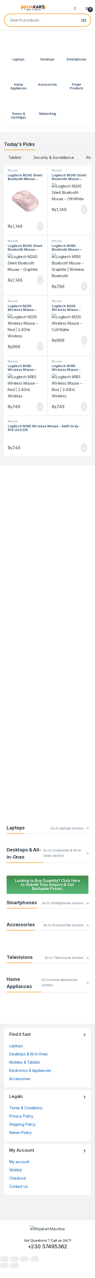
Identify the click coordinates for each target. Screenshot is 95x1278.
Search (84, 20)
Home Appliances (18, 86)
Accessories (47, 84)
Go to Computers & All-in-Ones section (62, 853)
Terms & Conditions (25, 1108)
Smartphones (76, 59)
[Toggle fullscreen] (14, 1259)
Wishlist (15, 1170)
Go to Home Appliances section (59, 982)
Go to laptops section (67, 828)
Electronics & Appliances (30, 1070)
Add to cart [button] (39, 226)
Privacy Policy (21, 1116)
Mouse (13, 170)
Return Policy (20, 1132)
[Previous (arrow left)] (4, 1265)
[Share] (24, 1259)
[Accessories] (47, 75)
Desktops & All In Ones (28, 1054)
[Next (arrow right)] (14, 1265)
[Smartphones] (76, 50)
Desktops (47, 59)
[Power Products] (76, 75)
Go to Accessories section (63, 925)
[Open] (8, 7)
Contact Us (18, 1186)
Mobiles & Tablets (24, 1062)
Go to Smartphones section (63, 903)
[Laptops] (18, 50)
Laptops (18, 59)
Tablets (14, 157)
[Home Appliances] (18, 75)
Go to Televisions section (64, 958)
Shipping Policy (22, 1124)
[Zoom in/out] (4, 1259)
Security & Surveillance (54, 157)
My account (19, 1161)
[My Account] (77, 8)
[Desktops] (47, 50)
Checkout (17, 1178)
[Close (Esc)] (34, 1259)
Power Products (76, 86)
